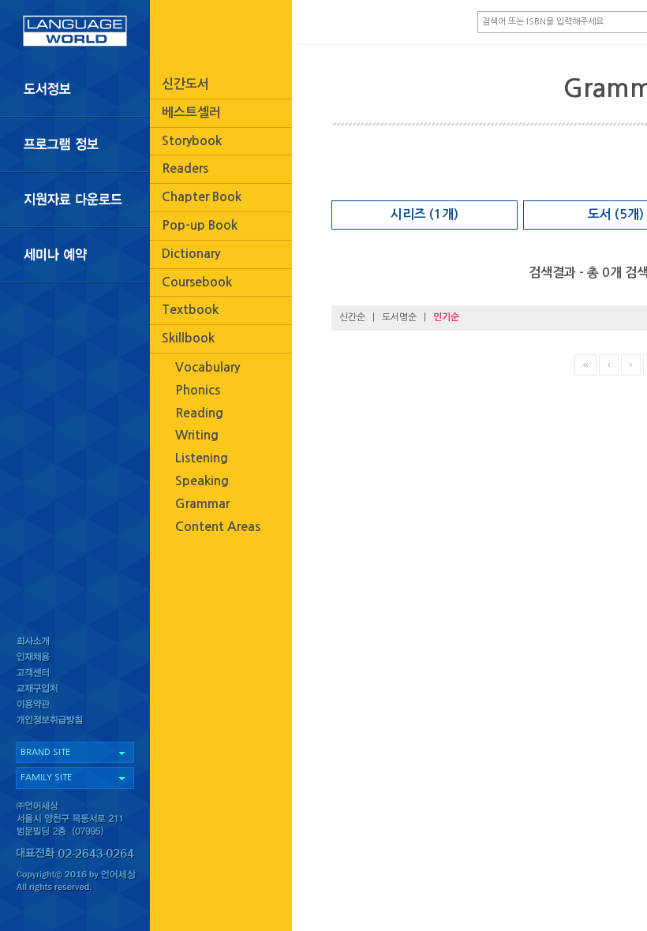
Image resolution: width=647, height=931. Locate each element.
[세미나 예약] (75, 255)
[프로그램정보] (75, 144)
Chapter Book (201, 197)
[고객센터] (75, 674)
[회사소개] (75, 641)
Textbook (190, 310)
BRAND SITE (45, 752)
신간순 (352, 317)
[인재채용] (75, 657)
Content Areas (217, 527)
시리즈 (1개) (424, 214)
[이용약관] (75, 707)
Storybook (192, 141)
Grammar (202, 504)
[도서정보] (75, 89)
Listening (201, 458)
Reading (199, 413)
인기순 (446, 317)
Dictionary (191, 254)
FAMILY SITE (46, 777)
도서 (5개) (616, 214)
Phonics (197, 390)
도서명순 (399, 317)
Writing (197, 435)
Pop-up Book (199, 225)
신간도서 (185, 84)
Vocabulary (207, 367)
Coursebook (197, 282)
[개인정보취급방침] (75, 724)
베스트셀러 (191, 112)
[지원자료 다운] (75, 199)
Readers (185, 168)
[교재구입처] (75, 690)
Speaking (202, 481)
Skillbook (188, 338)
